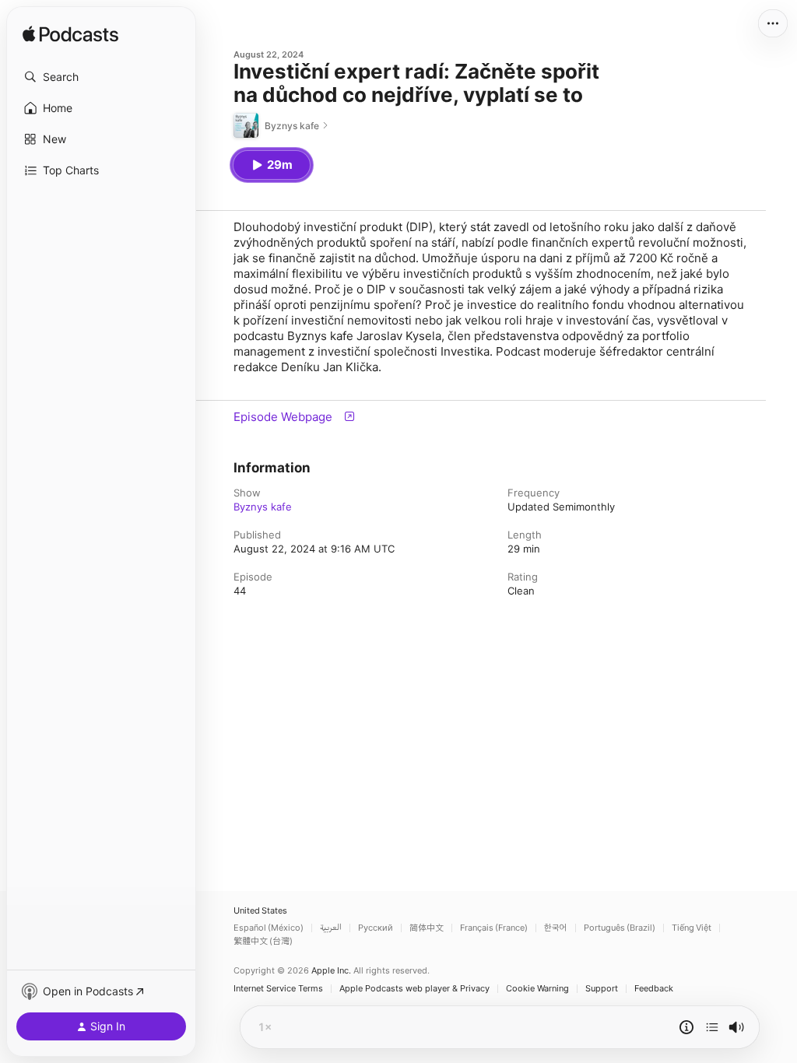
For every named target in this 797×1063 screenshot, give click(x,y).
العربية (331, 928)
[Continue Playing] (712, 1027)
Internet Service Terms (278, 988)
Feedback (653, 988)
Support (601, 988)
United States (260, 911)
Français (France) (494, 928)
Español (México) (268, 928)
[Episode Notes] (686, 1027)
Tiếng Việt (691, 928)
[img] (70, 35)
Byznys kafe (262, 506)
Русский (375, 928)
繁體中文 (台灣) (263, 941)
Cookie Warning (537, 988)
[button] (101, 77)
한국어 (555, 928)
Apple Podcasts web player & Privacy (414, 988)
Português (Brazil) (619, 928)
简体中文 (426, 928)
